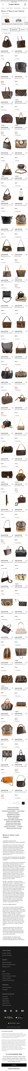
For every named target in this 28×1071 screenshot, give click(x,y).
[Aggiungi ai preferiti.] (12, 51)
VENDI (3, 971)
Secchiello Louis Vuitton (13, 814)
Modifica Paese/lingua (14, 1068)
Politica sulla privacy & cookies (13, 1027)
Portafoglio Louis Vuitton (8, 811)
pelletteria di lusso (19, 847)
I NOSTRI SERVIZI (6, 950)
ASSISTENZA (5, 984)
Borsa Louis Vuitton (13, 813)
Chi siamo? (5, 996)
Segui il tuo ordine (6, 962)
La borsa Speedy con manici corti (11, 937)
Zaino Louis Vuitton (13, 818)
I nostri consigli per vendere (9, 976)
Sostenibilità (5, 999)
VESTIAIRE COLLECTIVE (8, 994)
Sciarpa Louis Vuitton (13, 809)
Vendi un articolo (6, 978)
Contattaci (5, 989)
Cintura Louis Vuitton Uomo (13, 823)
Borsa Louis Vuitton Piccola (14, 828)
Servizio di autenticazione (8, 964)
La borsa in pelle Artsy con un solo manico (13, 939)
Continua (14, 1065)
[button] (25, 4)
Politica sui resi (6, 966)
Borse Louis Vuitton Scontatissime (13, 819)
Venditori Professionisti (8, 980)
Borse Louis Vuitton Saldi (13, 821)
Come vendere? (6, 974)
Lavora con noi (6, 1003)
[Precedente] (10, 803)
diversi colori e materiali (18, 895)
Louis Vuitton (9, 8)
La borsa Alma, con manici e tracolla (12, 938)
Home (2, 8)
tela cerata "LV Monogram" (14, 876)
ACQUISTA (4, 959)
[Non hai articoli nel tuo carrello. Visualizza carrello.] (25, 4)
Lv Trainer (19, 826)
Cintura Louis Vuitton (13, 807)
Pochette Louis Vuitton (13, 816)
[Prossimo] (17, 803)
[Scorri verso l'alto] (23, 803)
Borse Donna (17, 8)
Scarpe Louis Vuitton (9, 826)
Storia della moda (6, 1005)
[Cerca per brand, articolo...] (2, 4)
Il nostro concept (6, 953)
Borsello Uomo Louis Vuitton (13, 825)
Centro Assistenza (7, 987)
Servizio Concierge (7, 955)
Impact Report (5, 1001)
